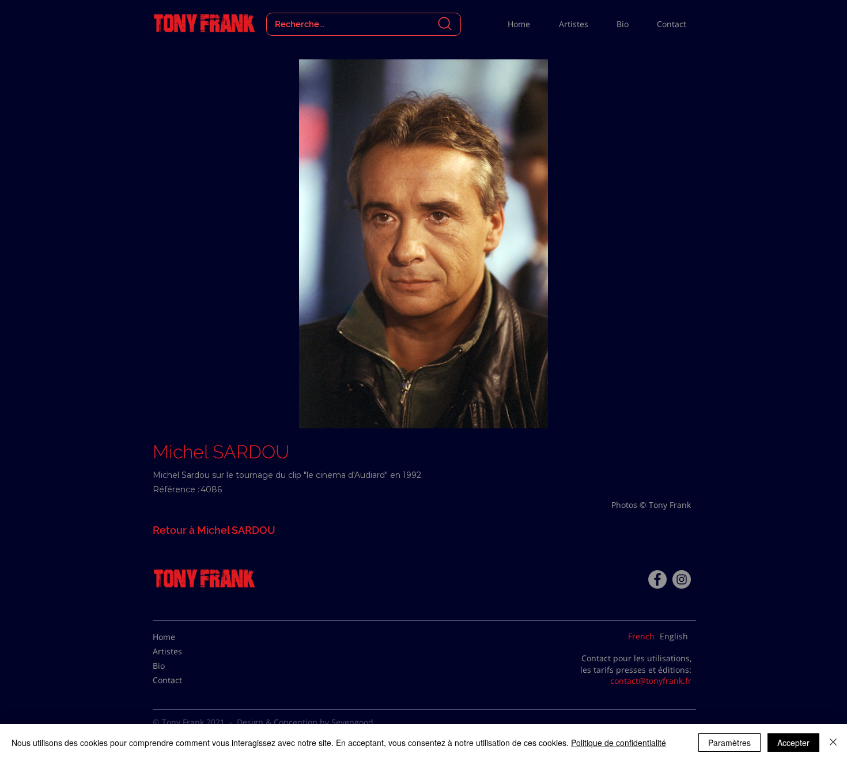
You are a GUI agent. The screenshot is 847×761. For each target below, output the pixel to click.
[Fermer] (833, 742)
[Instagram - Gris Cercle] (681, 579)
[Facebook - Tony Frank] (657, 579)
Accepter (793, 742)
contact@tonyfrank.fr (650, 680)
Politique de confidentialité (618, 742)
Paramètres (729, 742)
